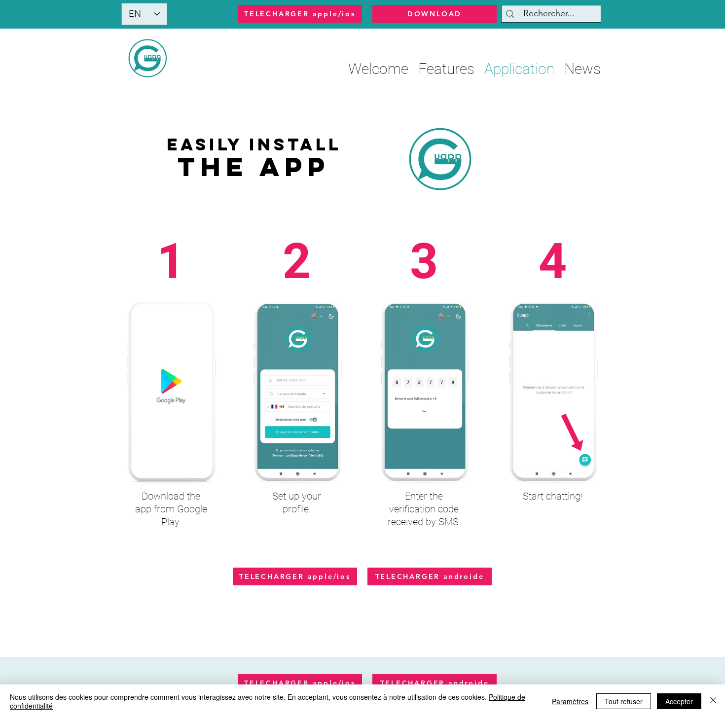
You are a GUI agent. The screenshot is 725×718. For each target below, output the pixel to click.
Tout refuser (624, 701)
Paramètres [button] (570, 701)
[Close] (713, 701)
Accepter (679, 701)
